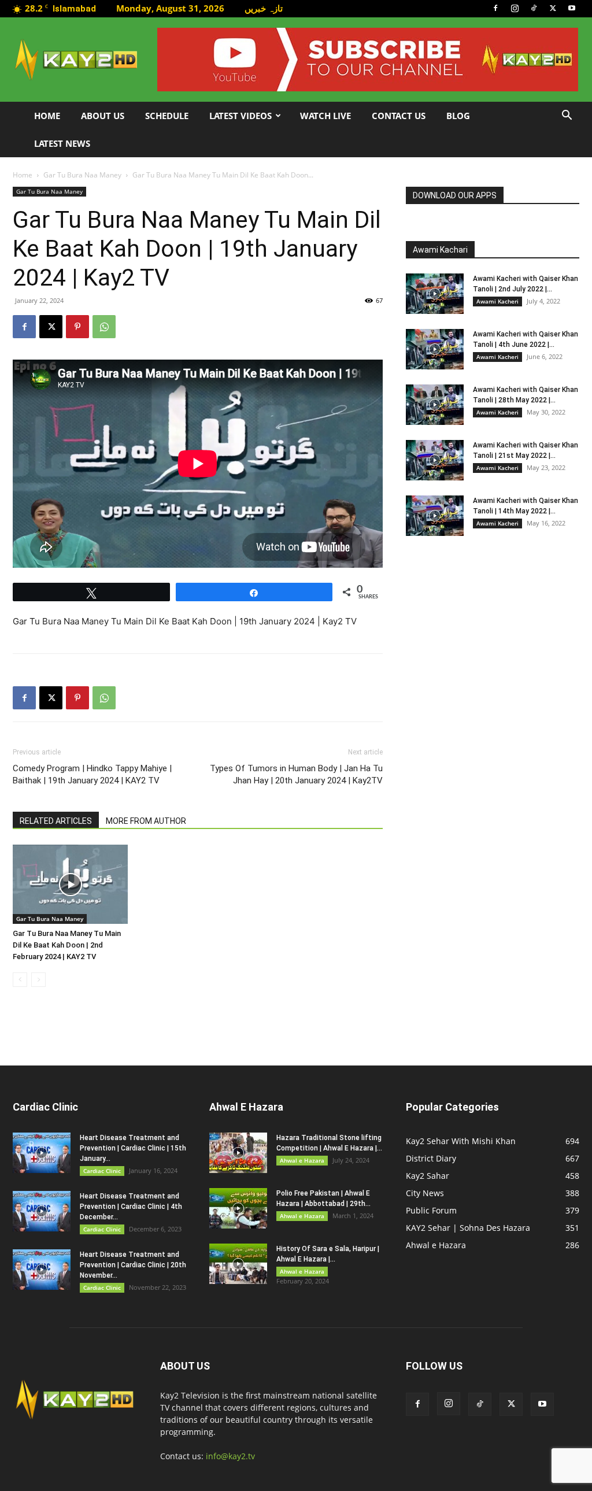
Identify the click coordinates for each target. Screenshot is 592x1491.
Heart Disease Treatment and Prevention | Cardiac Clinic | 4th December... (131, 1206)
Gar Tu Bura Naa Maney (82, 175)
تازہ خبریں (264, 8)
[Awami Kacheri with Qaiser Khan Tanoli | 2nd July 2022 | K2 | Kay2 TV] (435, 293)
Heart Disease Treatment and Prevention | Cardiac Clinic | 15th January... (133, 1148)
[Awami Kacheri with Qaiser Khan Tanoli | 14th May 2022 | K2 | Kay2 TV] (435, 515)
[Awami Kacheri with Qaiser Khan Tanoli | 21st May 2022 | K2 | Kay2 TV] (435, 460)
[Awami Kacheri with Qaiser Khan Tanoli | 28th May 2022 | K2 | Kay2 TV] (435, 404)
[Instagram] (514, 8)
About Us (102, 115)
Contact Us (399, 115)
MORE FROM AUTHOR (146, 821)
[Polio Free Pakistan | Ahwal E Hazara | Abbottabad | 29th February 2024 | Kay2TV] (238, 1208)
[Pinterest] (77, 326)
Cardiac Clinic (102, 1171)
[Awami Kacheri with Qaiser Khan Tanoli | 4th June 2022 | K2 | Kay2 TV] (435, 349)
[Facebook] (495, 8)
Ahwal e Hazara (302, 1160)
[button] (566, 116)
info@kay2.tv (230, 1456)
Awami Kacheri (497, 301)
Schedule (166, 115)
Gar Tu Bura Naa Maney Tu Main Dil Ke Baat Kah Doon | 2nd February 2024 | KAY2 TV (67, 945)
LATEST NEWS (62, 143)
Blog (458, 115)
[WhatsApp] (104, 326)
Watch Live (325, 115)
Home (47, 115)
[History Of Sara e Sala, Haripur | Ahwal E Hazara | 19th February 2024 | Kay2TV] (238, 1264)
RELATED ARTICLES (56, 821)
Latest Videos (240, 115)
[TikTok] (533, 8)
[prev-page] (20, 979)
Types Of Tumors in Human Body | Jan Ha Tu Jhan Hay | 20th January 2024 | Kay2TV (296, 774)
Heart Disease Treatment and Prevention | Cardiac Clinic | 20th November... (133, 1264)
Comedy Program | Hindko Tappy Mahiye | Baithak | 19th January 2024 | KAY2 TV (92, 774)
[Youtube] (571, 8)
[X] (552, 8)
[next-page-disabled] (38, 979)
